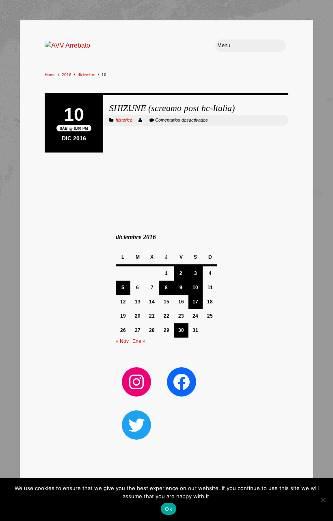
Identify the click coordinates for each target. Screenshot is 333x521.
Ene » (138, 341)
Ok (168, 509)
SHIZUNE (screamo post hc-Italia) (172, 108)
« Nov (122, 341)
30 (181, 330)
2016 (66, 74)
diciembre (86, 74)
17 (195, 302)
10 (195, 287)
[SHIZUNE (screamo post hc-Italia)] (166, 94)
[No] (323, 500)
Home (50, 74)
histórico (124, 120)
